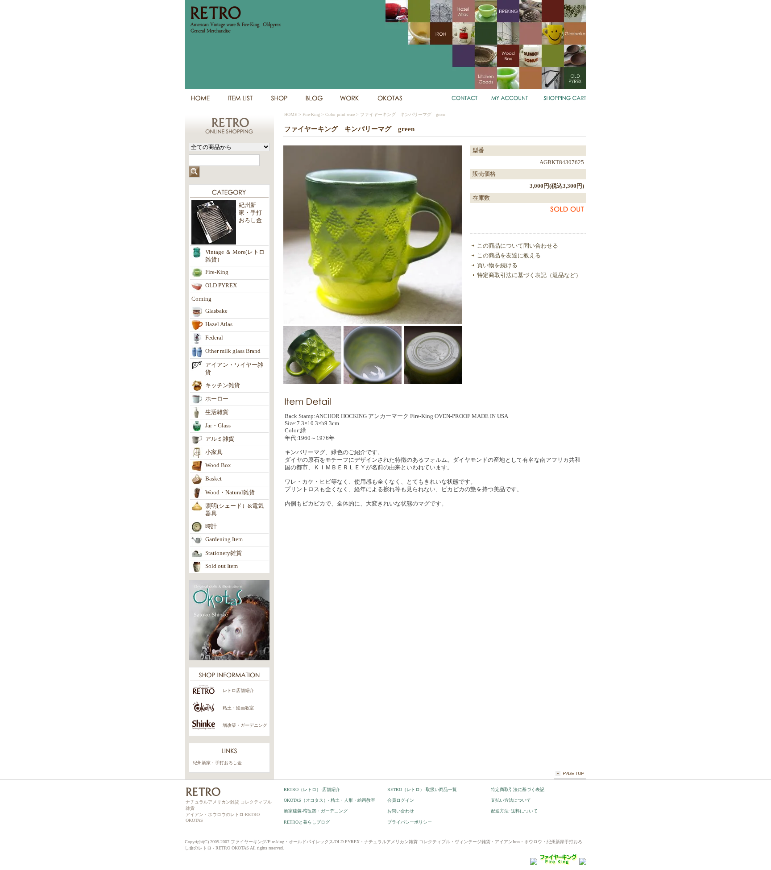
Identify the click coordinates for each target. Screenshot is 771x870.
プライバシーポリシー (409, 822)
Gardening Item (224, 539)
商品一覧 (240, 98)
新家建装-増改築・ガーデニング (316, 810)
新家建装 (350, 98)
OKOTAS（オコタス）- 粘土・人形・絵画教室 (329, 800)
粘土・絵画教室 (238, 707)
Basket (213, 479)
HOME (200, 98)
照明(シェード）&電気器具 (234, 510)
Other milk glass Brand (233, 351)
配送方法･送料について (514, 810)
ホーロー (216, 399)
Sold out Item (221, 566)
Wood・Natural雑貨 (230, 492)
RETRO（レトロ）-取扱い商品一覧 (422, 789)
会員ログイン (400, 800)
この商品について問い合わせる (517, 246)
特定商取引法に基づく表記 (517, 789)
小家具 (214, 452)
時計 (211, 526)
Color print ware (340, 114)
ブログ (313, 98)
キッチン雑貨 (222, 385)
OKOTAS (390, 98)
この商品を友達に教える (509, 256)
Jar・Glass (218, 426)
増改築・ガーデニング (245, 725)
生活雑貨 (216, 412)
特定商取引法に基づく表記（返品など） (529, 275)
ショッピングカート (563, 98)
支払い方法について (511, 800)
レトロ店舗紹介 (238, 690)
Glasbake (216, 311)
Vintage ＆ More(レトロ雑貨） (235, 256)
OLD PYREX (221, 285)
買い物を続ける (497, 265)
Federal (214, 338)
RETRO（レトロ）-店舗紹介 (312, 789)
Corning (201, 299)
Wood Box (218, 465)
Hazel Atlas (218, 324)
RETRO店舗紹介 (278, 98)
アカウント (510, 98)
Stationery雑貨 (223, 553)
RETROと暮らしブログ (307, 822)
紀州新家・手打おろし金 (217, 762)
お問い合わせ (400, 810)
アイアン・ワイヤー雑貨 (234, 369)
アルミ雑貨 (219, 439)
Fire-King (311, 114)
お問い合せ (465, 98)
